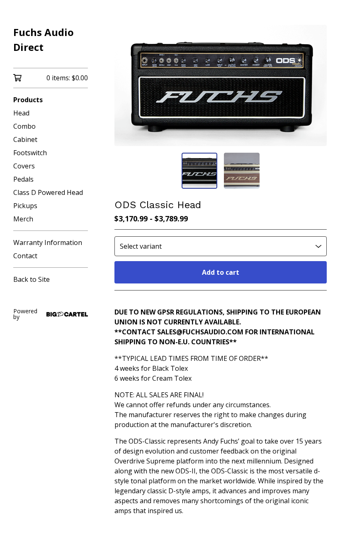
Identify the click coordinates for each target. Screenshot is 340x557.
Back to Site (31, 279)
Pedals (23, 179)
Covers (24, 165)
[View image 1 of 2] (199, 170)
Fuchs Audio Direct (43, 39)
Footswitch (30, 152)
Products (28, 99)
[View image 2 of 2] (242, 170)
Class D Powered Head (48, 192)
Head (21, 113)
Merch (23, 218)
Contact (25, 255)
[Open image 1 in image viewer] (220, 85)
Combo (24, 126)
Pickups (25, 205)
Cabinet (25, 139)
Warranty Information (47, 242)
